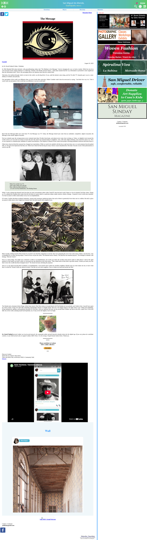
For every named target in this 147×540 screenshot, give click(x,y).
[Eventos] (144, 6)
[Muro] (140, 6)
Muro (64, 10)
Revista (82, 10)
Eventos (47, 10)
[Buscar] (135, 6)
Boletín (100, 10)
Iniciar (142, 3)
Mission (4, 359)
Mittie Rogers (24, 440)
